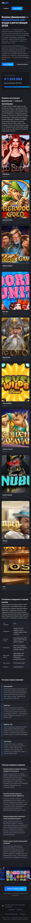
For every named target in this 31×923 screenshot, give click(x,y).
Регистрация (17, 8)
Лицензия (12, 909)
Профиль (6, 8)
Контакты (23, 914)
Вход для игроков (22, 64)
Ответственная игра (11, 914)
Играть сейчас (7, 64)
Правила (19, 909)
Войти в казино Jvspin (15, 889)
